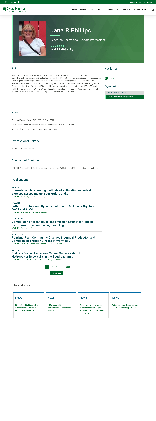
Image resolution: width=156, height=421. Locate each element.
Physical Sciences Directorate (117, 93)
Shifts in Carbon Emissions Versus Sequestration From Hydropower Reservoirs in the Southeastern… (49, 254)
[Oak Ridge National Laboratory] (14, 9)
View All (57, 273)
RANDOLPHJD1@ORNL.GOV (63, 49)
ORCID (112, 79)
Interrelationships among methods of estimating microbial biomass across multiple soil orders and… (51, 192)
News (144, 10)
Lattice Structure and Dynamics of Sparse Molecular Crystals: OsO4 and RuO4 (53, 207)
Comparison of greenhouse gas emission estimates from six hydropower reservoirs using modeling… (52, 223)
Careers (137, 10)
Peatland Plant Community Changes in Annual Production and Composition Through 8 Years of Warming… (53, 239)
